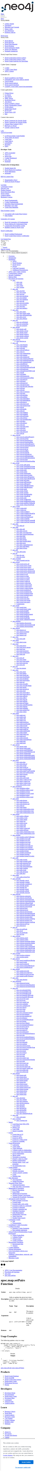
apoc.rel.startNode (22, 932)
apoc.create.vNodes (22, 492)
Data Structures (13, 1178)
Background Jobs (17, 1244)
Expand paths (16, 1202)
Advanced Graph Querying (17, 1199)
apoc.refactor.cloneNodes (24, 898)
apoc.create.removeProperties (25, 477)
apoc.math (15, 713)
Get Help (3, 185)
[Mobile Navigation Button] (6, 17)
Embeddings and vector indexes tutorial (17, 79)
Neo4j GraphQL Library (12, 103)
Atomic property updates (20, 1172)
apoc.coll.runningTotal (23, 405)
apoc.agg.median (21, 298)
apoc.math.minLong (22, 734)
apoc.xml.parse (21, 1117)
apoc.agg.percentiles (22, 303)
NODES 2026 (9, 1422)
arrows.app (8, 156)
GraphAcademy (6, 195)
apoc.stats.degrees (21, 979)
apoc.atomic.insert (21, 332)
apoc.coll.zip (20, 433)
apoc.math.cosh (21, 717)
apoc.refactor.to (21, 925)
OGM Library (9, 107)
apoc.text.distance (21, 1018)
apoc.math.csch (21, 720)
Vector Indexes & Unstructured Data (16, 224)
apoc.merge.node (21, 746)
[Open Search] (3, 16)
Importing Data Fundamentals (14, 204)
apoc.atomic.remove (22, 334)
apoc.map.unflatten (22, 708)
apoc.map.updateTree (22, 710)
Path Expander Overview (20, 1200)
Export (11, 1132)
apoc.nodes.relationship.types (25, 832)
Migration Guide (14, 1258)
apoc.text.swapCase (22, 1063)
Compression (20, 604)
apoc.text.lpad (20, 1040)
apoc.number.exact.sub (23, 844)
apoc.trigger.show (21, 1091)
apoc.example (16, 558)
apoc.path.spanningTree (23, 863)
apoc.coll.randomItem (23, 398)
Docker (14, 266)
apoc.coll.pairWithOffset (23, 419)
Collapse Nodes (17, 1237)
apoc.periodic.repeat (22, 889)
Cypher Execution (14, 1226)
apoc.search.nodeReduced (24, 967)
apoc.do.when (20, 557)
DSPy (6, 146)
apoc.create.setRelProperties (25, 485)
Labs (2, 131)
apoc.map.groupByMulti (23, 685)
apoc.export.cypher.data (23, 583)
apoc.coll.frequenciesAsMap (25, 378)
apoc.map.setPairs (21, 701)
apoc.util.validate (21, 1099)
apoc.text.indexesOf (22, 1032)
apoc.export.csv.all (22, 574)
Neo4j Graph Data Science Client (15, 59)
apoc (13, 280)
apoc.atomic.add (21, 329)
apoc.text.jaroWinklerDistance (25, 1033)
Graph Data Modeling (11, 207)
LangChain (8, 139)
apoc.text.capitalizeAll (23, 1005)
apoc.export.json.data (22, 598)
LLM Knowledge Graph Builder (15, 136)
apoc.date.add (20, 529)
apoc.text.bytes (20, 1000)
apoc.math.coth (21, 719)
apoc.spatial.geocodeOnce (24, 972)
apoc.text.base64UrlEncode (24, 997)
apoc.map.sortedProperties (24, 705)
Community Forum (7, 186)
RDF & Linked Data (7, 176)
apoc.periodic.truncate (23, 892)
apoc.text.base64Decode (23, 992)
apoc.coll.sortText (21, 418)
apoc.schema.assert (22, 938)
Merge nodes (16, 1155)
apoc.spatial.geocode (22, 971)
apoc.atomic (16, 327)
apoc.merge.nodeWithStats (24, 750)
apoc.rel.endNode (21, 929)
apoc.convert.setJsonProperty (25, 437)
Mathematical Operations (16, 1188)
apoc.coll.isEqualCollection (24, 386)
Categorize (15, 1145)
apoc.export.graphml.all (23, 590)
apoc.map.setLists (21, 699)
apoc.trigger (16, 1073)
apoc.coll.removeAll (22, 404)
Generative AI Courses (8, 219)
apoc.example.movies (23, 560)
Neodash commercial (11, 51)
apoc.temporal (16, 981)
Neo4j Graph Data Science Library (15, 58)
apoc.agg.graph (21, 292)
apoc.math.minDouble (23, 731)
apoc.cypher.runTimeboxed (24, 517)
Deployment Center (11, 1381)
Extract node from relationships (22, 1152)
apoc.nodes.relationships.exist (25, 833)
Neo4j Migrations (10, 171)
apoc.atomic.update (22, 338)
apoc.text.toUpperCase (23, 1066)
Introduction (12, 258)
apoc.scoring (16, 953)
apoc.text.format (21, 1021)
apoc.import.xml (21, 635)
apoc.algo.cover (21, 317)
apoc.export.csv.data (22, 576)
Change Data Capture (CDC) (14, 124)
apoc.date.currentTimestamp (25, 534)
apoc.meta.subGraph (22, 778)
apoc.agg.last (20, 294)
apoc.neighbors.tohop (23, 795)
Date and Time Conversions (21, 1186)
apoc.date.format (21, 539)
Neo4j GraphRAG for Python (14, 78)
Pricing (7, 1385)
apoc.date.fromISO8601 (23, 541)
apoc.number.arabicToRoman (25, 837)
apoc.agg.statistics (21, 308)
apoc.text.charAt (21, 1007)
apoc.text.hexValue (22, 1028)
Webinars (7, 1424)
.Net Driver (8, 102)
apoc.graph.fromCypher (23, 609)
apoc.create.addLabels (23, 465)
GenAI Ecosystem (6, 132)
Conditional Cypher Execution (18, 1225)
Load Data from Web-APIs (20, 1124)
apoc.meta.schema (22, 774)
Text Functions (17, 1179)
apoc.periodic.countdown (24, 884)
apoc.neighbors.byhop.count (25, 793)
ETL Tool (8, 160)
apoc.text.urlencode (22, 1072)
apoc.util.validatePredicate (24, 1113)
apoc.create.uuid (21, 498)
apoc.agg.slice (20, 306)
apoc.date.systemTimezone (24, 545)
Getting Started (9, 24)
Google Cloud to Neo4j (12, 127)
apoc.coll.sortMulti (22, 414)
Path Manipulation (18, 1212)
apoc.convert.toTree (22, 438)
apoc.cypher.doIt (21, 508)
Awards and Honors (11, 1435)
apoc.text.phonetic (22, 1042)
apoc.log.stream (21, 668)
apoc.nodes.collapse (22, 816)
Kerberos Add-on (10, 32)
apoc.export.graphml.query (24, 595)
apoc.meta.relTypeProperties (25, 772)
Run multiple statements (19, 1230)
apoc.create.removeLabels (24, 475)
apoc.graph (15, 605)
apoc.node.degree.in (22, 802)
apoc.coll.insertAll (22, 383)
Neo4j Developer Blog (8, 192)
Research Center (10, 1417)
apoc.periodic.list (21, 887)
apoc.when (19, 285)
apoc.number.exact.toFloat (24, 847)
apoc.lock (15, 656)
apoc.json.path (20, 638)
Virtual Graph (16, 1239)
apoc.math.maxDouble (23, 724)
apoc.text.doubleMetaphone (24, 1019)
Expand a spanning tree (19, 1209)
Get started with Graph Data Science (16, 214)
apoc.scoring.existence (23, 955)
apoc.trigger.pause (21, 1084)
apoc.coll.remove (21, 402)
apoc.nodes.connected (23, 828)
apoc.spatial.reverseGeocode (25, 974)
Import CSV (16, 1127)
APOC (14, 261)
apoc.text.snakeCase (22, 1058)
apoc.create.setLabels (22, 480)
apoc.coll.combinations (23, 353)
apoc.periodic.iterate (22, 885)
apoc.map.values (21, 712)
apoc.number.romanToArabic (25, 856)
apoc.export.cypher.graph (24, 585)
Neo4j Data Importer (11, 44)
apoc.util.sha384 (21, 1110)
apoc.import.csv (21, 630)
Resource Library (10, 1411)
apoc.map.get (20, 682)
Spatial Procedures (18, 1181)
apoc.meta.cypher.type (23, 781)
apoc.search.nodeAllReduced (25, 965)
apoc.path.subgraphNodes (24, 866)
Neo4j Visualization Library (13, 105)
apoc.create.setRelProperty (24, 487)
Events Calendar (10, 1420)
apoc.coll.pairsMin (22, 395)
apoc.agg (15, 289)
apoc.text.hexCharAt (22, 1026)
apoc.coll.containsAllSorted (24, 358)
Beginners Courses (6, 197)
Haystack (7, 144)
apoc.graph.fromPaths (23, 618)
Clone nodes (16, 1146)
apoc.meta (15, 760)
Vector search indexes (11, 83)
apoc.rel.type (20, 934)
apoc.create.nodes (21, 472)
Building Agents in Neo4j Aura (14, 227)
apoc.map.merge (21, 687)
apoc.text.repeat (21, 1051)
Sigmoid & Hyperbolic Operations (23, 1197)
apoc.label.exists (21, 642)
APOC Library (9, 71)
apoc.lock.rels (20, 665)
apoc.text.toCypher (22, 1065)
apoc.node (15, 799)
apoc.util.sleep (20, 1098)
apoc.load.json (20, 649)
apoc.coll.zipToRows (22, 350)
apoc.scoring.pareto (22, 957)
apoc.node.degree (21, 800)
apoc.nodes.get (20, 821)
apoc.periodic (16, 879)
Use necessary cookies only (23, 1467)
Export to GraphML (18, 1141)
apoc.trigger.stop (21, 1094)
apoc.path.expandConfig (23, 861)
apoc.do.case (20, 555)
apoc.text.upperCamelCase (24, 1068)
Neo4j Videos (5, 193)
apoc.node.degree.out (22, 804)
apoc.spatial (16, 969)
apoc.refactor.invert (22, 910)
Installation (12, 259)
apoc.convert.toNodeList (24, 454)
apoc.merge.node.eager (23, 748)
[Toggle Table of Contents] (1, 1267)
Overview (12, 256)
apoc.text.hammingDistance (24, 1025)
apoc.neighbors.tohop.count (24, 797)
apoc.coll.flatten (21, 374)
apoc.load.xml (20, 654)
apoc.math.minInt (21, 732)
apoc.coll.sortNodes (22, 416)
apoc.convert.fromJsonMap (24, 442)
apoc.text (15, 988)
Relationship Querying (19, 1214)
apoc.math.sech (21, 736)
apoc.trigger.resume (22, 1089)
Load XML (16, 1129)
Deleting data (16, 1176)
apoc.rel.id (19, 931)
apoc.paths (15, 875)
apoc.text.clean (20, 1009)
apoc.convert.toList (22, 449)
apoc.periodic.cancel (22, 880)
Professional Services (11, 1383)
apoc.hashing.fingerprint (23, 623)
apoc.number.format (22, 851)
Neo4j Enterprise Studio (12, 48)
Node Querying (17, 1216)
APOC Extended (10, 153)
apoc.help (19, 284)
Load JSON (16, 1126)
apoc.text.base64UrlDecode (24, 995)
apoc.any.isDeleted (22, 322)
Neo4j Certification (7, 231)
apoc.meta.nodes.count (23, 785)
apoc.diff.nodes (21, 552)
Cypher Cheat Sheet (11, 69)
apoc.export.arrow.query (23, 567)
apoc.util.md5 (20, 1105)
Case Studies (9, 1418)
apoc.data (15, 524)
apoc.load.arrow (21, 645)
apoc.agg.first (20, 291)
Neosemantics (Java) (11, 180)
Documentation (9, 1394)
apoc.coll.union (21, 430)
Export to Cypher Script (19, 1139)
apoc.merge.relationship (23, 753)
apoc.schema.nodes (22, 939)
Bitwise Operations (18, 1190)
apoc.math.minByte (22, 729)
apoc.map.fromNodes (23, 677)
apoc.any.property (21, 325)
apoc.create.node (21, 470)
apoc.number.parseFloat (23, 852)
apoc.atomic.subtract (22, 336)
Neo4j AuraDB (9, 1378)
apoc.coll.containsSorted (23, 362)
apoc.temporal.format (22, 983)
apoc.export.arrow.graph (23, 565)
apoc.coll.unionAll (22, 432)
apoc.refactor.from (22, 908)
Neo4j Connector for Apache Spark (15, 120)
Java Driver (8, 96)
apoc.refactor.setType (22, 924)
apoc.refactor (16, 894)
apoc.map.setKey (21, 698)
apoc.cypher (16, 506)
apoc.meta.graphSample (23, 769)
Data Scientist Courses (8, 210)
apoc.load (15, 644)
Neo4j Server (16, 265)
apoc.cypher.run (21, 510)
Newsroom (8, 1433)
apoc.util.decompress (22, 1103)
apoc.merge (16, 745)
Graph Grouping (17, 1240)
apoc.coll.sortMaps (22, 412)
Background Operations (16, 1242)
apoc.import (16, 628)
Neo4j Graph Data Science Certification (17, 236)
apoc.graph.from (21, 607)
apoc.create (15, 463)
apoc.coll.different (21, 364)
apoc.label (15, 640)
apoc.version (20, 287)
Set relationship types (18, 1166)
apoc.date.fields (21, 538)
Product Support (6, 190)
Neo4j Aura (4, 36)
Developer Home (10, 1393)
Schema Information (15, 1249)
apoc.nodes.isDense (22, 830)
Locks (14, 1174)
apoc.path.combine (22, 868)
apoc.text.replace (21, 1052)
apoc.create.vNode (22, 491)
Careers (7, 1437)
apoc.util (15, 1096)
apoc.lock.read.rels (22, 663)
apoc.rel (14, 927)
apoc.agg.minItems (22, 299)
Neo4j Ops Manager (11, 49)
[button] (3, 16)
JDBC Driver (9, 98)
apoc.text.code (20, 1011)
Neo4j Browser (9, 42)
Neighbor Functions (18, 1211)
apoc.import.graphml (22, 632)
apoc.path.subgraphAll (23, 865)
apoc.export (16, 562)
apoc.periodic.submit (22, 891)
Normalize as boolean (19, 1157)
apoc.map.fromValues (23, 680)
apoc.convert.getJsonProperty (25, 444)
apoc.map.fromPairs (22, 679)
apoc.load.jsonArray (22, 651)
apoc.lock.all (20, 658)
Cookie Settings (8, 1455)
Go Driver (8, 95)
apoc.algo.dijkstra (21, 318)
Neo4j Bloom (9, 41)
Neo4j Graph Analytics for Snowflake (16, 61)
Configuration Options (15, 273)
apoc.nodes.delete (21, 819)
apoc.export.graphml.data (24, 592)
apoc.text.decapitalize (22, 1014)
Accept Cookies (26, 1462)
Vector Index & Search (12, 137)
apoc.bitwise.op (21, 341)
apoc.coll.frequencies (22, 376)
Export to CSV (17, 1136)
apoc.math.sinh (21, 741)
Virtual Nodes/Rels (18, 1235)
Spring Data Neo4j (10, 109)
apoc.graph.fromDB (22, 611)
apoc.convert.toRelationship (24, 456)
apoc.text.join (20, 1035)
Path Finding (9, 215)
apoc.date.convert (21, 531)
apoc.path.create (21, 870)
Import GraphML (17, 1131)
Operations (8, 25)
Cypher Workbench (11, 158)
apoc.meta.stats (21, 776)
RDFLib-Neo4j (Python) (12, 181)
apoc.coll (15, 343)
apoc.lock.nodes (21, 659)
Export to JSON (17, 1138)
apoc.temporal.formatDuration (25, 985)
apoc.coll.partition (21, 346)
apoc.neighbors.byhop (23, 792)
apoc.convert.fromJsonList (24, 440)
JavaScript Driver (10, 100)
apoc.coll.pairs (20, 393)
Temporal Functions (18, 1185)
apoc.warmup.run (21, 1120)
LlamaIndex (8, 143)
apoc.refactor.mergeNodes (24, 912)
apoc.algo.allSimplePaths (24, 315)
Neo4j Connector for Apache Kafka (16, 122)
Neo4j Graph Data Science (13, 1379)
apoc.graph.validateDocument (25, 619)
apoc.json (15, 637)
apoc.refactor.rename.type (24, 920)
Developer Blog (9, 1398)
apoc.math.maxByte (22, 722)
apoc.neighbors (17, 786)
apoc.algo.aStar (21, 312)
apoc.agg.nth (20, 301)
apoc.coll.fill (20, 372)
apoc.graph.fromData (22, 612)
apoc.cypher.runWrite (22, 518)
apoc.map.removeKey (23, 692)
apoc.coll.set (20, 407)
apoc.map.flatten (21, 673)
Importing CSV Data (11, 205)
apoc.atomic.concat (22, 331)
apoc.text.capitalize (22, 1004)
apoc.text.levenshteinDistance (25, 1037)
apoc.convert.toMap (22, 451)
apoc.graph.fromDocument (24, 614)
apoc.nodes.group (21, 823)
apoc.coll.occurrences (23, 392)
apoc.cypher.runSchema (23, 515)
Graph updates (13, 1167)
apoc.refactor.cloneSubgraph (25, 899)
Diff (13, 1221)
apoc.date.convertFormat (24, 532)
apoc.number (16, 835)
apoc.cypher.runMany (23, 512)
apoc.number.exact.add (23, 839)
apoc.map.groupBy (22, 684)
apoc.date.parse (21, 543)
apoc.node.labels (21, 807)
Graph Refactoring (14, 1143)
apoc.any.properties (22, 324)
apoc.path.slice (20, 873)
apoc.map (15, 670)
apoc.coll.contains (21, 355)
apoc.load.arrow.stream (23, 647)
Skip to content (5, 249)
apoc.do (14, 553)
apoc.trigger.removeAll (23, 1087)
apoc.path (15, 858)
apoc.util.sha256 (21, 1108)
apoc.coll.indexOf (21, 379)
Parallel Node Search (18, 1218)
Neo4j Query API (10, 112)
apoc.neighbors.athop (22, 788)
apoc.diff (15, 550)
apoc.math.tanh (21, 743)
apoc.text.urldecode (22, 1070)
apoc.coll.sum (20, 425)
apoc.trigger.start (21, 1092)
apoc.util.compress (22, 1101)
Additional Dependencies (20, 270)
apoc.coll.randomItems (23, 400)
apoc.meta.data (20, 762)
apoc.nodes (15, 814)
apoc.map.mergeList (22, 689)
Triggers (15, 1246)
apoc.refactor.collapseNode (24, 903)
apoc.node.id (20, 805)
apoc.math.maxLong (22, 727)
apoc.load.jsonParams (23, 652)
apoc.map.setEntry (22, 696)
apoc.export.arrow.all (22, 564)
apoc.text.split (20, 1061)
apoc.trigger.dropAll (22, 1079)
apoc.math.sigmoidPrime (24, 739)
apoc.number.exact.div (23, 840)
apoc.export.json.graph (23, 600)
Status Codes (9, 29)
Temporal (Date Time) (15, 1183)
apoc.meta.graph (21, 765)
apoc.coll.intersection (22, 385)
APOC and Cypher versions (17, 271)
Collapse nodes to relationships (21, 1150)
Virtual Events (9, 1401)
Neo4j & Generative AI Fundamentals (16, 222)
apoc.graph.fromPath (22, 616)
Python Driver (9, 93)
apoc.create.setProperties (23, 482)
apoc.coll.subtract (21, 423)
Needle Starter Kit (10, 168)
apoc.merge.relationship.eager (25, 755)
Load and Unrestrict (18, 268)
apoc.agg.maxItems (22, 296)
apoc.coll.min (20, 390)
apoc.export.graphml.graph (24, 593)
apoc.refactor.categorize (23, 896)
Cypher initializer (14, 1247)
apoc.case (19, 282)
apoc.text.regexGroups (23, 1046)
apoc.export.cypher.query (24, 586)
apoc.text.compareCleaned (24, 1012)
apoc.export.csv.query (23, 579)
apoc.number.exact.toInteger (25, 849)
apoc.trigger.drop (21, 1077)
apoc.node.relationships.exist (25, 812)
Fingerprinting (16, 1223)
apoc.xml (15, 1115)
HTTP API (8, 110)
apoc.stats (15, 978)
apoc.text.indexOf (21, 1030)
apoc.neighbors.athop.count (24, 790)
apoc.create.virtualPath (23, 496)
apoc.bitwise (16, 339)
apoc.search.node (21, 962)
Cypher (7, 68)
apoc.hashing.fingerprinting (24, 626)
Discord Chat (5, 188)
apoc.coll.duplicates (22, 369)
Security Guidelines (15, 275)
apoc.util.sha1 (20, 1106)
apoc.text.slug (20, 1056)
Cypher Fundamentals (11, 202)
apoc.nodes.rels (21, 826)
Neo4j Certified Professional (13, 234)
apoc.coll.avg (20, 352)
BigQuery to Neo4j (11, 126)
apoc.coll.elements (22, 345)
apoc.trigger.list (21, 1082)
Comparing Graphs (14, 1219)
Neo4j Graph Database (12, 1376)
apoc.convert (16, 435)
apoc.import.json (21, 633)
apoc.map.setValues (22, 703)
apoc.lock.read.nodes (22, 661)
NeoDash (7, 161)
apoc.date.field (20, 536)
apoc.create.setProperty (23, 484)
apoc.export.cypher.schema (24, 588)
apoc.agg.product (21, 305)
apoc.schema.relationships (24, 945)
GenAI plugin (9, 81)
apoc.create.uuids (21, 489)
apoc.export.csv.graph (23, 578)
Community (8, 1400)
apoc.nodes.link (21, 825)
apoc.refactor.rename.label (24, 917)
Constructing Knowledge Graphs (15, 226)
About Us (8, 1432)
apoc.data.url (20, 525)
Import (11, 1122)
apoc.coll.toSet (20, 428)
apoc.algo (15, 310)
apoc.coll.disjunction (22, 365)
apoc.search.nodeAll (22, 964)
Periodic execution (18, 1171)
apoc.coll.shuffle (21, 409)
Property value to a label (19, 1159)
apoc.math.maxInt (21, 725)
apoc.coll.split (20, 348)
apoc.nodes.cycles (21, 818)
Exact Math (16, 1192)
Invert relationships (18, 1153)
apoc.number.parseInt (22, 854)
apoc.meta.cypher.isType (24, 779)
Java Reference (9, 31)
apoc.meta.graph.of (22, 767)
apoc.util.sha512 (21, 1112)
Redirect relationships (19, 1160)
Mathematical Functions (19, 1193)
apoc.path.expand (21, 859)
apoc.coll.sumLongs (22, 426)
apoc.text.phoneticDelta (23, 990)
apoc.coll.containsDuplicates (25, 360)
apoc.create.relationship (23, 473)
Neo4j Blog (8, 1413)
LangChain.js (9, 141)
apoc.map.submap (21, 706)
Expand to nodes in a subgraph (21, 1206)
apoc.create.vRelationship (24, 494)
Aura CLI (8, 154)
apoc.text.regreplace (22, 1049)
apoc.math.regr (20, 715)
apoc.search (16, 959)
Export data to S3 (17, 1134)
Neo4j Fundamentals (11, 200)
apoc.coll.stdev (20, 421)
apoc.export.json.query (23, 602)
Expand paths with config (20, 1204)
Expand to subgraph (18, 1207)
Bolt (6, 114)
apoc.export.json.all (22, 597)
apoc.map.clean (21, 672)
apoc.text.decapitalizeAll (23, 1016)
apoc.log (15, 666)
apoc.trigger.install (22, 1080)
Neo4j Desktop (9, 46)
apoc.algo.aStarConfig (23, 313)
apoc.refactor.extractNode (24, 906)
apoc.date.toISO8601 (22, 546)
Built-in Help (13, 277)
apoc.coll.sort (20, 411)
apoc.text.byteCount (22, 999)
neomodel (8, 173)
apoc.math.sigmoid (22, 738)
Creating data (16, 1169)
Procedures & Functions (16, 278)
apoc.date (15, 527)
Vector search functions (12, 85)
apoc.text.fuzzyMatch (23, 1023)
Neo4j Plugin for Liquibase (13, 170)
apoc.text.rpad (20, 1054)
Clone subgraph (17, 1148)
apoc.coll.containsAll (22, 357)
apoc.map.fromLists (22, 675)
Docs (2, 14)
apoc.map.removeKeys (23, 694)
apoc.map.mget (21, 691)
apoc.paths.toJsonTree (23, 877)
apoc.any (15, 320)
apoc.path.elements (22, 872)
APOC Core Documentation (13, 1270)
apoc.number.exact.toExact (24, 845)
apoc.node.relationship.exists (25, 809)
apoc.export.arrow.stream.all (25, 569)
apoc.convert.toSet (22, 459)
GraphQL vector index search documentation (18, 86)
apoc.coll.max (20, 388)
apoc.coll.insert (21, 381)
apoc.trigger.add (21, 1075)
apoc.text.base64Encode (23, 993)
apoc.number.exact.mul (23, 842)
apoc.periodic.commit (23, 882)
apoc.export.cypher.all (23, 581)
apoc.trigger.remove (22, 1086)
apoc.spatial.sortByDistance (24, 976)
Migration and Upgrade (12, 27)
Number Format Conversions (21, 1195)
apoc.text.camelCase (22, 1002)
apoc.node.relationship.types (25, 811)
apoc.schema (16, 936)
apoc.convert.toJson (22, 447)
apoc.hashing (16, 621)
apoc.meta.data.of (21, 764)
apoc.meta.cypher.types (23, 783)
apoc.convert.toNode (22, 452)
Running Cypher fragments (20, 1228)
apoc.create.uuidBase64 (23, 499)
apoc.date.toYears (21, 548)
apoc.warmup (16, 1119)
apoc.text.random (21, 1044)
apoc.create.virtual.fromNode (25, 505)
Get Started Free (6, 239)
